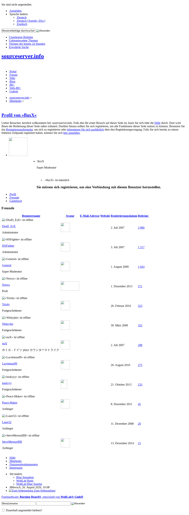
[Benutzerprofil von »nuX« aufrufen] (65, 348)
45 (139, 404)
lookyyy (7, 383)
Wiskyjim (7, 323)
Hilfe (157, 122)
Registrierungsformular (19, 129)
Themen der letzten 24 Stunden (27, 43)
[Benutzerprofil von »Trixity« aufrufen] (65, 309)
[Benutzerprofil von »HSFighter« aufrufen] (65, 250)
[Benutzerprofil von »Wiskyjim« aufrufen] (65, 328)
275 (140, 365)
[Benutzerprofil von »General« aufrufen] (65, 270)
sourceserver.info (22, 56)
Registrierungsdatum (124, 215)
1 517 (141, 247)
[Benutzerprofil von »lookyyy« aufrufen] (64, 387)
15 (139, 443)
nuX (4, 343)
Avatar (70, 215)
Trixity (6, 304)
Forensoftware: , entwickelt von (42, 496)
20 (139, 423)
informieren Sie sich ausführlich (85, 129)
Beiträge (143, 215)
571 (140, 286)
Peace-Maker (9, 402)
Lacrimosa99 (9, 363)
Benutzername (31, 215)
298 (140, 345)
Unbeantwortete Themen (23, 40)
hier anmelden (71, 132)
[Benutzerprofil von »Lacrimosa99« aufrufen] (65, 368)
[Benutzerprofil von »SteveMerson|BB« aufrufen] (65, 446)
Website (105, 215)
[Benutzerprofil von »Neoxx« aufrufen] (70, 289)
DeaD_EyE (9, 226)
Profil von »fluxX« (19, 115)
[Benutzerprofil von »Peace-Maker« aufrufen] (65, 407)
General (6, 265)
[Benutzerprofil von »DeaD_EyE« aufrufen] (65, 231)
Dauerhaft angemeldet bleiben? (23, 510)
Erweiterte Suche (19, 47)
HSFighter (8, 245)
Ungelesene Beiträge (21, 37)
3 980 (141, 227)
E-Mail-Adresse (89, 215)
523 (140, 305)
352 (140, 325)
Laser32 (6, 422)
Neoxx (6, 284)
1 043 (141, 266)
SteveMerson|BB (12, 441)
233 (140, 384)
